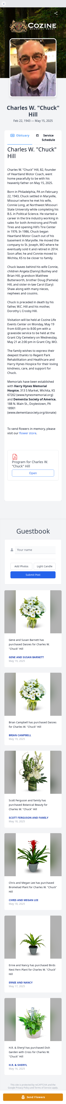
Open (33, 473)
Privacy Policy (23, 1087)
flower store (27, 433)
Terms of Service (43, 1087)
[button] (33, 611)
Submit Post (33, 574)
